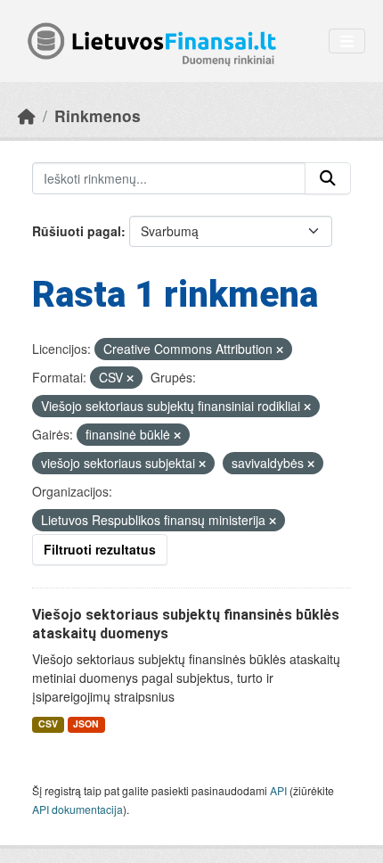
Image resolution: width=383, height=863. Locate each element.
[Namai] (27, 115)
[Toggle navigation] (347, 41)
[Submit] (328, 178)
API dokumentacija (77, 809)
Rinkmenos (97, 115)
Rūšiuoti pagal (76, 231)
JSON (86, 723)
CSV (48, 723)
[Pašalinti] (279, 349)
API (278, 790)
